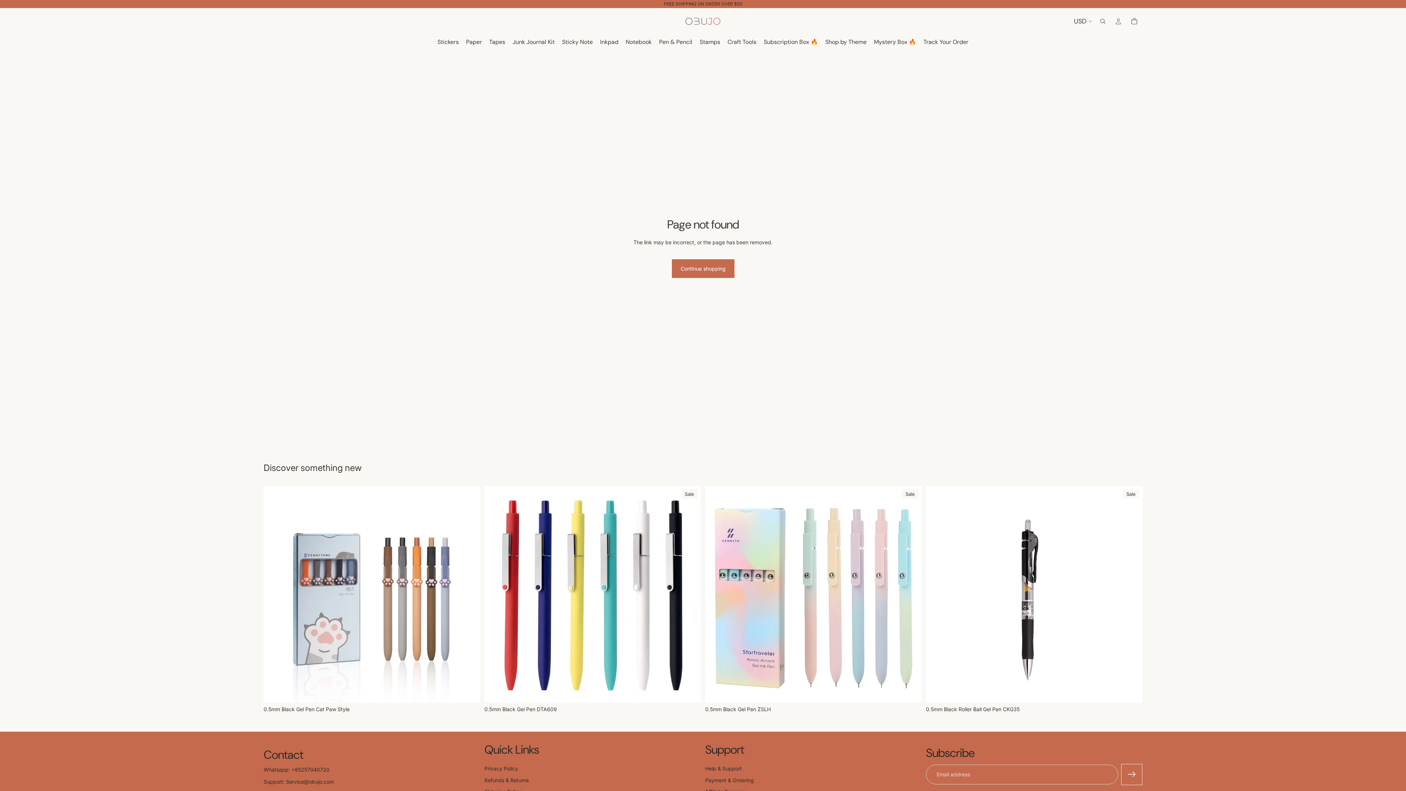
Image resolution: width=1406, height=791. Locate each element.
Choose (695, 691)
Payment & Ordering (729, 780)
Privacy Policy (501, 768)
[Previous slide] (495, 594)
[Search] (1103, 21)
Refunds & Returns (506, 780)
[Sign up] (1131, 774)
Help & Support (723, 768)
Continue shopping (703, 268)
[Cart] (1134, 21)
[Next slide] (690, 594)
